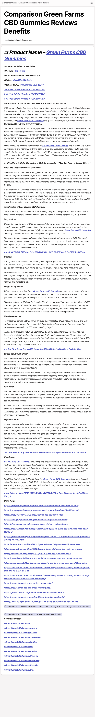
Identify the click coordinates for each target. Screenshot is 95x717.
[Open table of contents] (91, 2)
